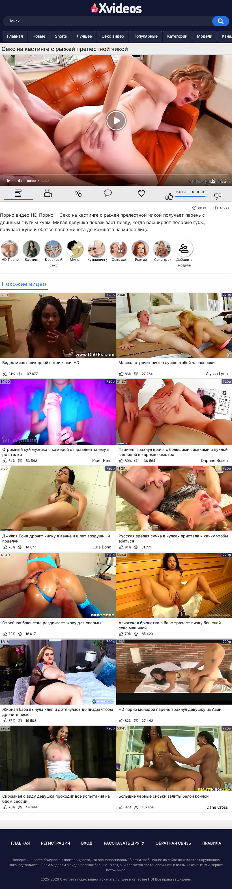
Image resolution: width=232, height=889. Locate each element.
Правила (211, 843)
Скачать (212, 180)
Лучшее (84, 36)
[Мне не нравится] (215, 193)
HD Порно (10, 259)
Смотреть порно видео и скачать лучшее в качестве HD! (107, 879)
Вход (87, 843)
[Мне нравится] (166, 193)
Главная (15, 36)
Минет (75, 259)
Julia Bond (101, 546)
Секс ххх (119, 259)
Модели (204, 36)
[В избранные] (141, 193)
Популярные (146, 36)
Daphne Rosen (214, 460)
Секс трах (162, 259)
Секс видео (113, 36)
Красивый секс (53, 262)
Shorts (61, 36)
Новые (39, 36)
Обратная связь (173, 843)
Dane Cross (217, 807)
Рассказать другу (124, 843)
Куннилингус (97, 259)
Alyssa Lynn (217, 373)
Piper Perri (101, 460)
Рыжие (141, 259)
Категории (177, 36)
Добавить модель (184, 262)
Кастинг (32, 259)
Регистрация (55, 843)
